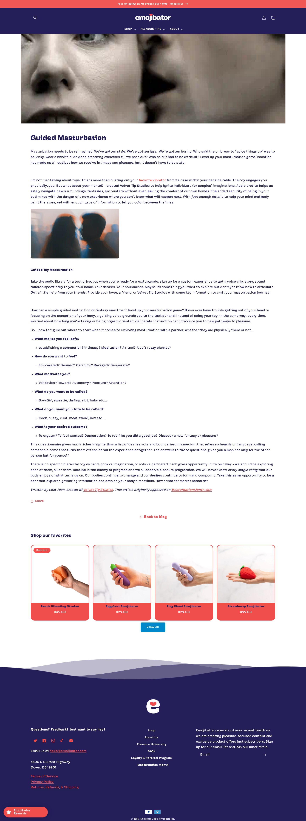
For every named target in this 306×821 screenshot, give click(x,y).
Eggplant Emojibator (122, 606)
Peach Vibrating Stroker (60, 606)
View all (153, 627)
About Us (151, 737)
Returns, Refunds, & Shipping (55, 787)
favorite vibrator (152, 180)
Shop (151, 730)
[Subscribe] (264, 755)
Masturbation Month (153, 765)
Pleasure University (151, 744)
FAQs (151, 751)
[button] (35, 17)
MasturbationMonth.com (191, 490)
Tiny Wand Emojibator (184, 606)
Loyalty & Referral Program (151, 758)
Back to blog (155, 517)
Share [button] (39, 501)
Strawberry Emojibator (246, 606)
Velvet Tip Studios (98, 490)
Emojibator (146, 819)
